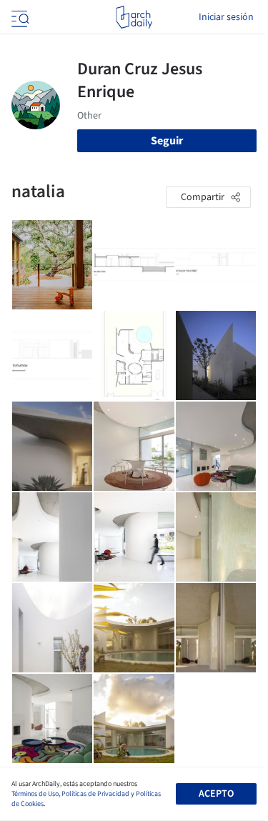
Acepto (216, 794)
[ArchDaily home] (134, 17)
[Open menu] (19, 17)
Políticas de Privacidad (95, 794)
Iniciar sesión (226, 17)
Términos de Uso (35, 794)
